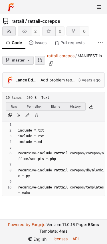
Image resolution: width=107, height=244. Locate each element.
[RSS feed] (9, 31)
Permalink (34, 106)
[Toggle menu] (99, 7)
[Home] (11, 7)
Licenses (59, 238)
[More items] (100, 43)
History (75, 106)
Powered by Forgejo (26, 224)
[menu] (37, 239)
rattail (17, 21)
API (75, 238)
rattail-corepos (44, 21)
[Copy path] (51, 63)
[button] (40, 60)
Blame (55, 106)
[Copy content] (10, 115)
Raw (14, 106)
